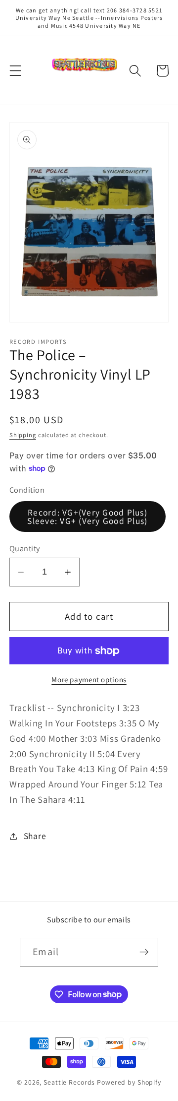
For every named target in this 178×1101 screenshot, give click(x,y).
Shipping (22, 435)
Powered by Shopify (129, 1082)
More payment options (89, 679)
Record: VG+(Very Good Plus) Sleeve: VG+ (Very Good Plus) (87, 517)
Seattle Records (69, 1082)
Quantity (24, 548)
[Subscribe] (144, 952)
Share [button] (35, 836)
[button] (15, 70)
